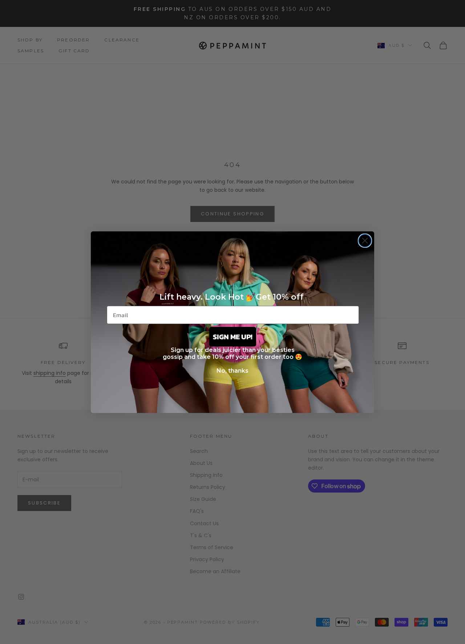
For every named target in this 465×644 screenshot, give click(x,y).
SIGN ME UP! (232, 336)
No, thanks (232, 370)
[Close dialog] (365, 240)
